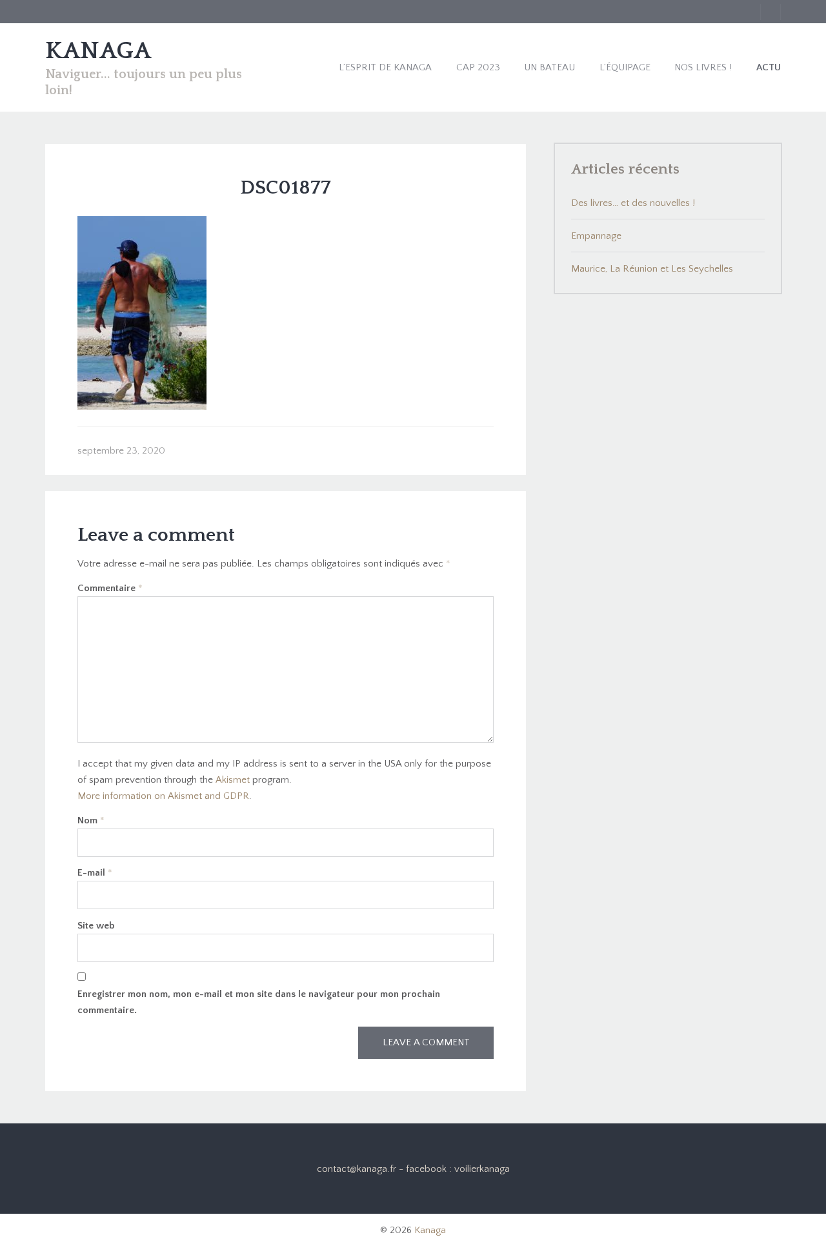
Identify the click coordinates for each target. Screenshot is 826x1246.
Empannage (596, 235)
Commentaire (110, 588)
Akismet (233, 779)
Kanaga (430, 1230)
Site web (96, 925)
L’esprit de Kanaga (385, 67)
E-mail (94, 872)
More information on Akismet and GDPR (163, 795)
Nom (91, 820)
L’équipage (624, 67)
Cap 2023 (478, 67)
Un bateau (549, 67)
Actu (768, 67)
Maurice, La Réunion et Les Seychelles (652, 268)
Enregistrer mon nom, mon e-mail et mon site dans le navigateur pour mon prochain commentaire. (258, 1002)
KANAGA (98, 51)
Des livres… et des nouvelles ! (633, 202)
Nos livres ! (703, 67)
